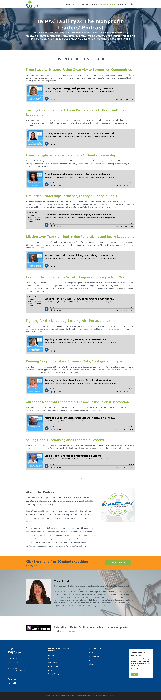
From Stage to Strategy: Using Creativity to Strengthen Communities (79, 69)
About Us (91, 695)
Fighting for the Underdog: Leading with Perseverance (68, 320)
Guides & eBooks (94, 656)
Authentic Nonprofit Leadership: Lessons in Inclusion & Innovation (77, 402)
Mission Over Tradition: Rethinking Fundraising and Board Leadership (80, 236)
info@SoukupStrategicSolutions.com (19, 671)
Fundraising (51, 655)
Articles (91, 653)
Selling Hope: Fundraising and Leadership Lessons (65, 440)
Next (86, 479)
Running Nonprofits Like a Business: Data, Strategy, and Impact (75, 361)
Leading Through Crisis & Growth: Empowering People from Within (78, 277)
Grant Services (52, 662)
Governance (52, 659)
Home (85, 695)
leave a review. (68, 631)
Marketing (51, 670)
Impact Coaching (53, 666)
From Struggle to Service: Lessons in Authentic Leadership (71, 155)
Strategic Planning (53, 674)
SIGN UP (134, 674)
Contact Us (99, 695)
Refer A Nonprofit (109, 695)
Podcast (91, 660)
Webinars (91, 664)
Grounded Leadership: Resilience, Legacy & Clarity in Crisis (71, 196)
